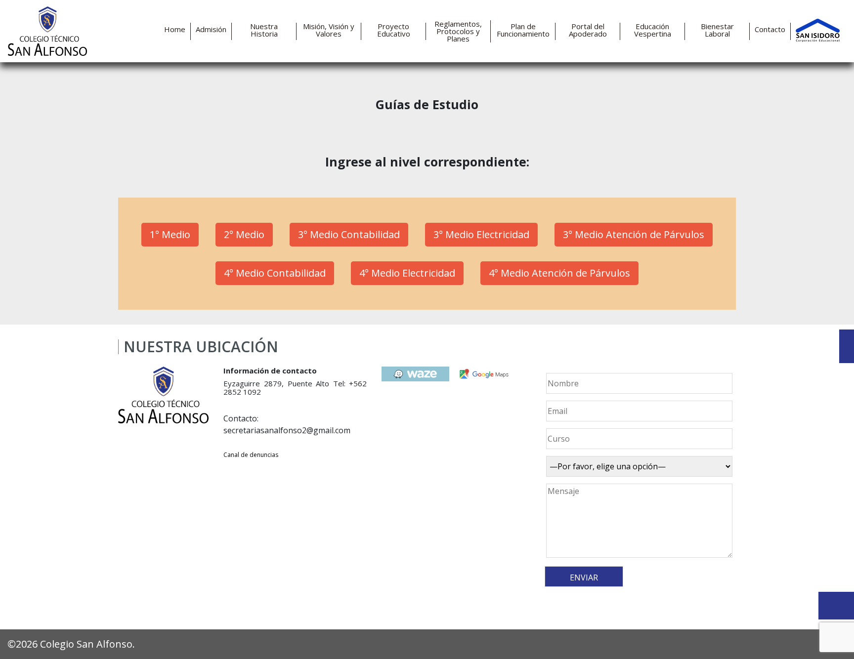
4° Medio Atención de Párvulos (559, 273)
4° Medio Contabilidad (275, 273)
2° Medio (244, 234)
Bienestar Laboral (717, 30)
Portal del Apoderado (588, 30)
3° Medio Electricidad (481, 234)
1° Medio (170, 234)
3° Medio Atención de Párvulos (633, 234)
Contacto (770, 29)
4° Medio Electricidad (407, 273)
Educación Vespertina (652, 30)
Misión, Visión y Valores (328, 30)
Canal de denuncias (250, 455)
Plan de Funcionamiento (523, 30)
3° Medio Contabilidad (349, 234)
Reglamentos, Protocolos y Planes (458, 31)
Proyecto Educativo (393, 30)
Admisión (211, 29)
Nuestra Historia (264, 30)
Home (174, 29)
